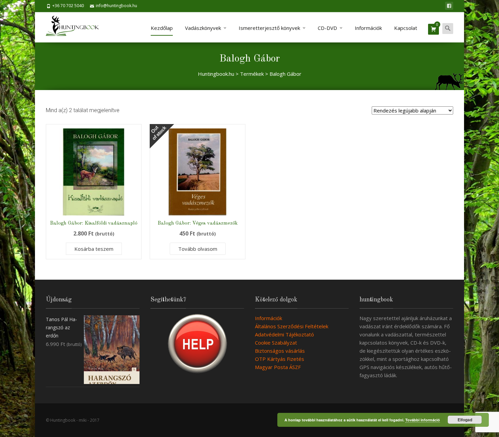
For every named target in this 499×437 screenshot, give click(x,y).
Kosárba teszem (93, 248)
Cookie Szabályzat (276, 342)
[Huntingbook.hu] (76, 27)
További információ (422, 419)
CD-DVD (327, 27)
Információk (368, 27)
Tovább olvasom (197, 248)
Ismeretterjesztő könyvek (269, 27)
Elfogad (465, 420)
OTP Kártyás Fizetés (279, 358)
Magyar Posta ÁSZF (278, 367)
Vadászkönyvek (203, 27)
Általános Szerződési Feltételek (291, 326)
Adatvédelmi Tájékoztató (284, 334)
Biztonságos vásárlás (280, 350)
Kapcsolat (405, 27)
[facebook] (449, 6)
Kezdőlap (162, 27)
